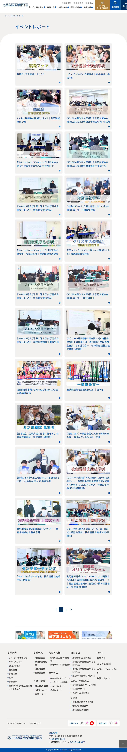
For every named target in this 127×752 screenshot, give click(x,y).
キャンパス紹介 (15, 661)
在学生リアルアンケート (60, 678)
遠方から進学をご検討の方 (83, 675)
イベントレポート (57, 686)
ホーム (7, 16)
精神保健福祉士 (41, 663)
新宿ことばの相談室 (80, 710)
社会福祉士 (40, 657)
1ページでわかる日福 (18, 657)
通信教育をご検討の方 (81, 657)
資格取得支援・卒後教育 (59, 659)
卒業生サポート (78, 688)
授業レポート (55, 690)
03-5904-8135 (78, 742)
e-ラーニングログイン (107, 671)
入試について (40, 690)
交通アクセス (14, 665)
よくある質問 (104, 663)
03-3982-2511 (58, 739)
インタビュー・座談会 (59, 682)
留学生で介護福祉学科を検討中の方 (83, 670)
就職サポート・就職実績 (60, 664)
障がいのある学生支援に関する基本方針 (20, 687)
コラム (100, 652)
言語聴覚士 (40, 668)
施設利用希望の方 (80, 706)
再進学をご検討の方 (80, 692)
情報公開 (13, 669)
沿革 (11, 677)
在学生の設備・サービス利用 (84, 684)
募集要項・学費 (41, 686)
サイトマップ (35, 723)
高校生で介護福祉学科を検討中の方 (83, 663)
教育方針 (13, 673)
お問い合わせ (104, 678)
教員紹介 (13, 681)
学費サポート (40, 694)
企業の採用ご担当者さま (82, 702)
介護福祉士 (40, 672)
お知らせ (101, 658)
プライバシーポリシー (16, 723)
